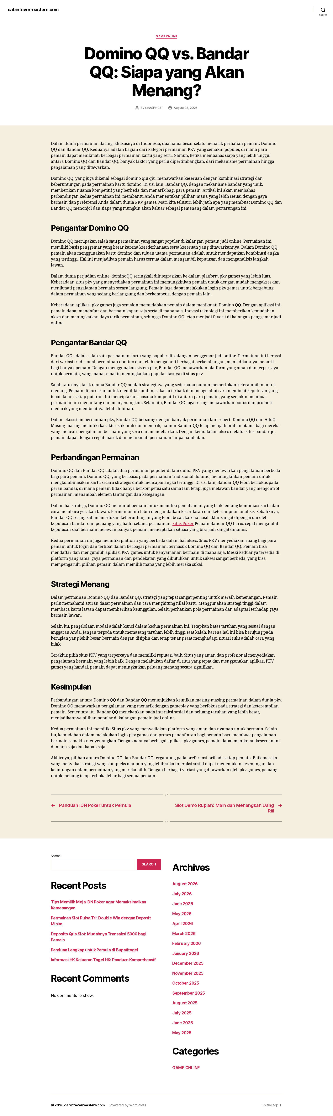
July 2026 (182, 893)
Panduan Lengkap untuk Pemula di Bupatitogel (94, 950)
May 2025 (181, 1032)
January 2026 (185, 953)
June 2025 (182, 1022)
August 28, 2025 (186, 108)
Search (55, 856)
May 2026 (182, 913)
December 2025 (188, 963)
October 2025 (185, 983)
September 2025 (188, 993)
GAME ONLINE (166, 36)
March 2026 (183, 933)
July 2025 (182, 1013)
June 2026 (182, 903)
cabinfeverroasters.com (33, 9)
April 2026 (182, 923)
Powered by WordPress (127, 1105)
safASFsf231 (154, 108)
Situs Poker (183, 523)
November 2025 (188, 973)
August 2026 (185, 883)
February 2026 (186, 943)
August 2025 (185, 1003)
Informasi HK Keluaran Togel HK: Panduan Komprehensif (103, 959)
